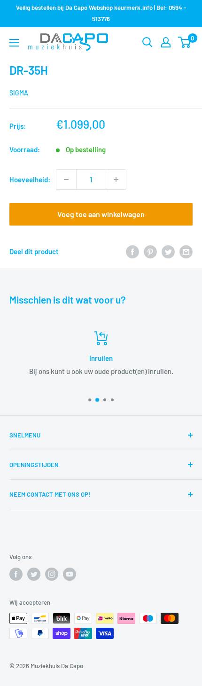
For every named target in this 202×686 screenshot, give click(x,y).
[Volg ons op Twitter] (33, 574)
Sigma (18, 93)
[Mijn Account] (166, 42)
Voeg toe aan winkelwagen (101, 214)
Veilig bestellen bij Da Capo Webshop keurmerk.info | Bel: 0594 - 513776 (101, 13)
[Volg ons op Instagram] (51, 574)
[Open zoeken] (147, 42)
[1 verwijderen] (66, 179)
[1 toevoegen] (116, 179)
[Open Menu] (14, 43)
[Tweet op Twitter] (168, 251)
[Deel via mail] (186, 251)
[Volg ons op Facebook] (16, 574)
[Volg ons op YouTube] (69, 574)
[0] (185, 42)
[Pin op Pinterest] (150, 251)
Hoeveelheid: (29, 179)
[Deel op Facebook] (132, 251)
